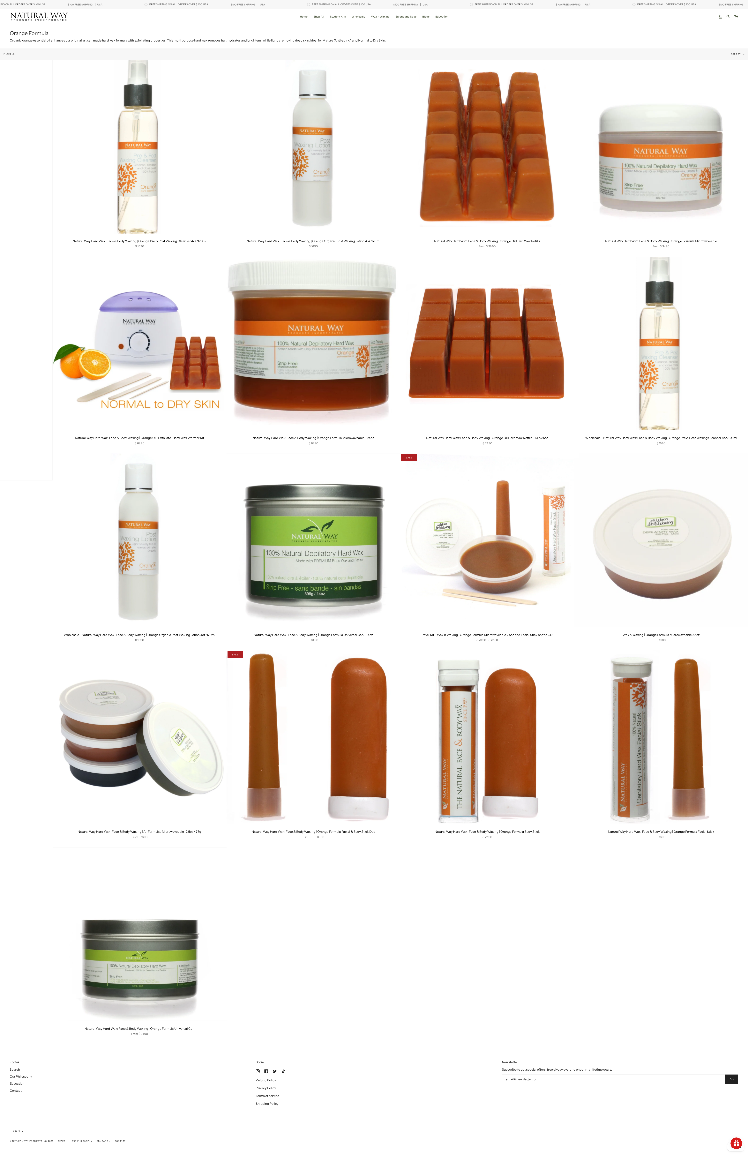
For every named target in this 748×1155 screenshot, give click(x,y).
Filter (7, 54)
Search (15, 1069)
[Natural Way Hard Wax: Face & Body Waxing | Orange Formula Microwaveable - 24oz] (313, 344)
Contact (16, 1090)
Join (731, 1079)
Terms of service (267, 1096)
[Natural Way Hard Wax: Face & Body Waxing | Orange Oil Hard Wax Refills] (487, 147)
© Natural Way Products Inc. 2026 (31, 1141)
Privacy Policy (266, 1088)
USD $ (16, 1131)
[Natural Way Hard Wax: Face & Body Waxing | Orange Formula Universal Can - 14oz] (313, 540)
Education (17, 1083)
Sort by (736, 54)
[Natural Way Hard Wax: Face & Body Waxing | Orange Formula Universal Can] (140, 934)
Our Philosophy (21, 1076)
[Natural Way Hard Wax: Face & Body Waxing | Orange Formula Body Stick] (487, 737)
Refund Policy (266, 1080)
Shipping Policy (267, 1104)
